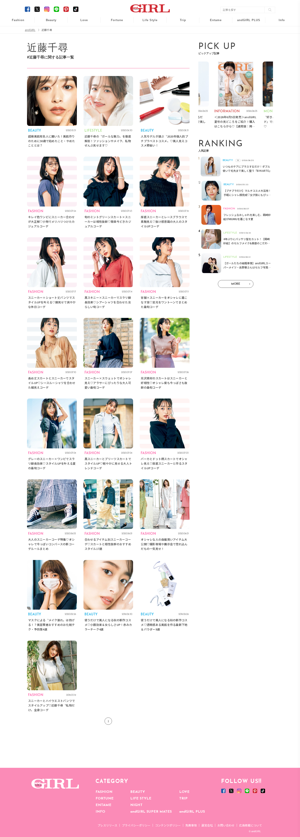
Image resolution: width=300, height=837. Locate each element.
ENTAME (103, 805)
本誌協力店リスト (278, 39)
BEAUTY (137, 792)
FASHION (104, 792)
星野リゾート (180, 31)
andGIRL (30, 30)
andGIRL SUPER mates (279, 56)
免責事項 (191, 825)
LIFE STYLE (140, 798)
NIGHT (136, 805)
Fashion (246, 22)
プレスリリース (107, 825)
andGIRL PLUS (192, 811)
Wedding (81, 22)
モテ (81, 31)
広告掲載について (250, 825)
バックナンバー (278, 31)
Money (147, 22)
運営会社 (207, 825)
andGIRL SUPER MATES (151, 811)
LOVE (184, 792)
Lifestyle (246, 39)
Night (81, 39)
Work (147, 31)
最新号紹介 (278, 22)
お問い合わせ (226, 825)
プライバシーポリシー (136, 825)
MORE (235, 284)
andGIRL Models (279, 47)
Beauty (51, 20)
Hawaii (180, 22)
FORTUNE (105, 798)
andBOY (213, 22)
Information (246, 47)
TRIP (183, 798)
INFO (100, 811)
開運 (114, 22)
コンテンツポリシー (168, 825)
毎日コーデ (15, 22)
